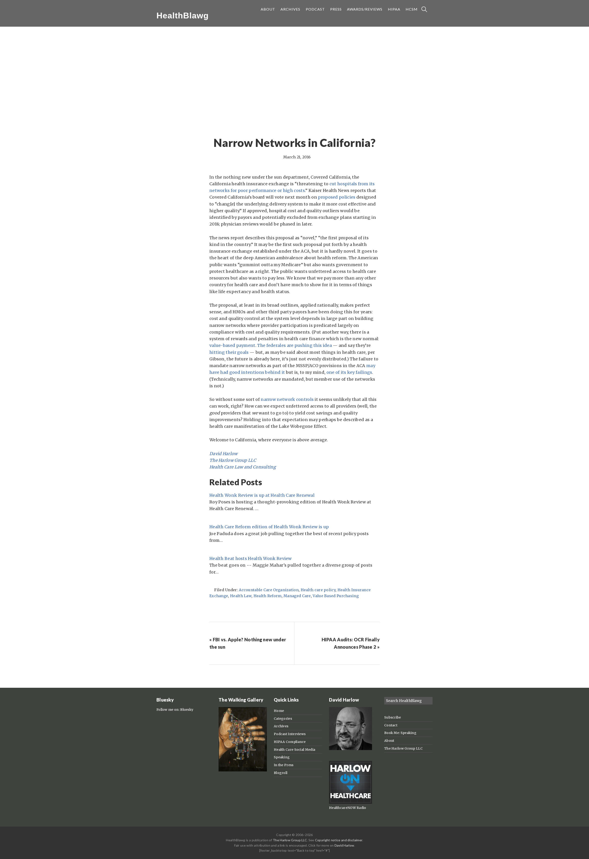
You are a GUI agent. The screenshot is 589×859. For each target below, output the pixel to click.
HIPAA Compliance (290, 742)
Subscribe (392, 717)
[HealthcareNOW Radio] (350, 803)
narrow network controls (287, 399)
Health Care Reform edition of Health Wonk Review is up (269, 526)
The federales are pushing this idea (294, 345)
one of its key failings (349, 372)
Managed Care (297, 596)
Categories (283, 718)
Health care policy (318, 590)
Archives (281, 726)
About (389, 741)
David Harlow (223, 453)
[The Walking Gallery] (243, 770)
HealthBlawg (182, 15)
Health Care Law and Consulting (242, 467)
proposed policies (336, 197)
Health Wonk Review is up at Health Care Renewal (262, 495)
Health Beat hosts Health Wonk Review (250, 558)
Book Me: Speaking (400, 733)
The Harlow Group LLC (232, 460)
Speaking (282, 757)
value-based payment (232, 345)
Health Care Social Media (294, 750)
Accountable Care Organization (269, 590)
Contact (390, 725)
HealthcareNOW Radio (347, 808)
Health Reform (268, 596)
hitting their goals (229, 352)
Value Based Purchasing (336, 596)
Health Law (240, 596)
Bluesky (186, 710)
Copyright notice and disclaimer (338, 840)
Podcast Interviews (290, 734)
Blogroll (280, 773)
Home (279, 711)
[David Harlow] (350, 749)
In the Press (284, 765)
